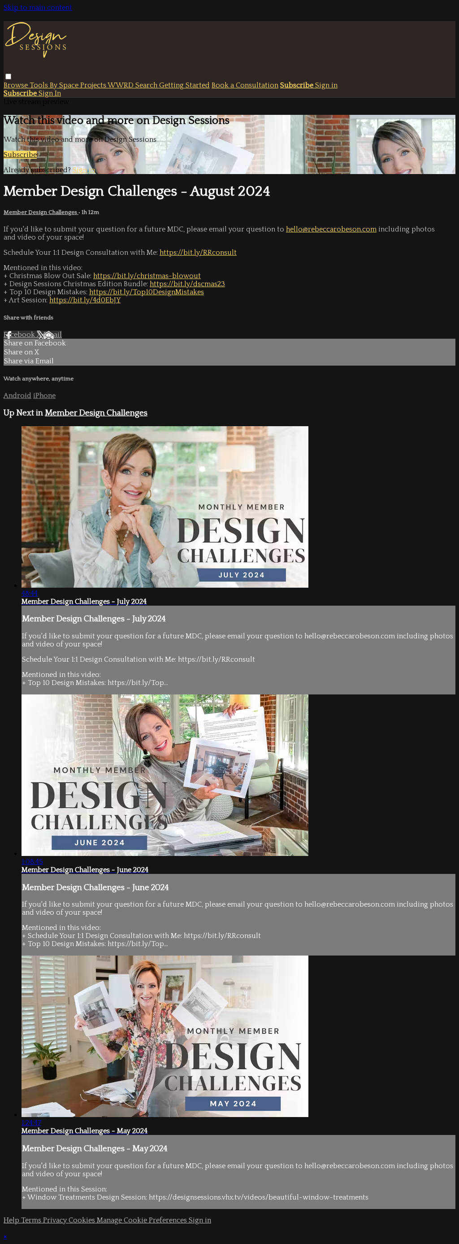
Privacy (56, 1220)
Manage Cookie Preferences (143, 1220)
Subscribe (20, 155)
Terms (32, 1220)
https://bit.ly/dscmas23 (187, 284)
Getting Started (184, 85)
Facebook (20, 335)
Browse (17, 85)
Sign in (326, 85)
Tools (40, 85)
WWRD (121, 85)
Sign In (50, 93)
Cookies (83, 1220)
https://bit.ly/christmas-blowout (147, 276)
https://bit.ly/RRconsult (198, 253)
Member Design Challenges (41, 212)
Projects (94, 85)
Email (52, 335)
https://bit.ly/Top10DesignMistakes (146, 292)
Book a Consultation (245, 85)
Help (12, 1220)
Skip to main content (38, 8)
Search (147, 85)
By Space (65, 85)
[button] (8, 76)
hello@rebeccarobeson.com (331, 229)
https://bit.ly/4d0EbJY (85, 300)
